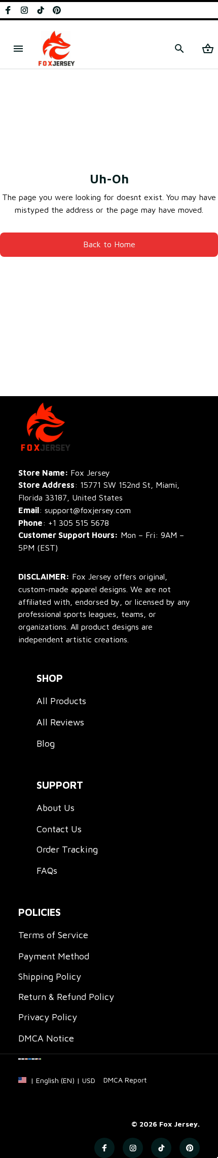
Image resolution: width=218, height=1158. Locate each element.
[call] (78, 523)
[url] (125, 1080)
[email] (74, 510)
